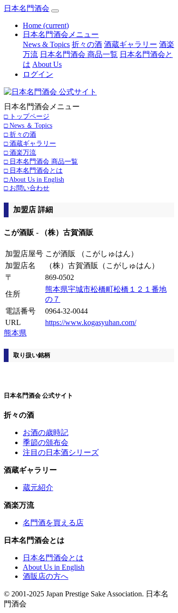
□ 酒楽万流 (20, 152)
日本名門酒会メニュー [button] (61, 34)
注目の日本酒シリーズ (61, 452)
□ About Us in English (34, 179)
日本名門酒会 (26, 8)
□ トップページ (26, 116)
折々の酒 (87, 44)
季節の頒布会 (45, 442)
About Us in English (53, 567)
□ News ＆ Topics (28, 125)
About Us (47, 64)
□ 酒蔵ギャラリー (30, 143)
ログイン (38, 74)
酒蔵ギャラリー (130, 44)
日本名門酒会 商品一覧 (79, 54)
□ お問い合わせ (26, 188)
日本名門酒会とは (53, 558)
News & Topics (46, 44)
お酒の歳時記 (45, 432)
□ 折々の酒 (20, 134)
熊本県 (15, 333)
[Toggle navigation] (55, 10)
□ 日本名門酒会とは (33, 170)
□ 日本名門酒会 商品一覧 (41, 161)
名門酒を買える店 (53, 523)
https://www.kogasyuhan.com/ (90, 322)
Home (46, 25)
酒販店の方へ (45, 576)
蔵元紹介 (38, 487)
